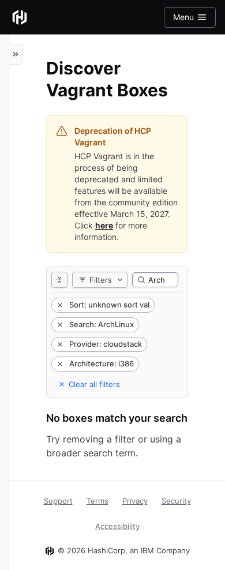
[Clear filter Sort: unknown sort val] (59, 305)
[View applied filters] (59, 280)
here (104, 225)
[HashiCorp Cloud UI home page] (19, 17)
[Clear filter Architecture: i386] (59, 364)
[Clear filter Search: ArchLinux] (59, 325)
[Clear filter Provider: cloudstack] (59, 344)
